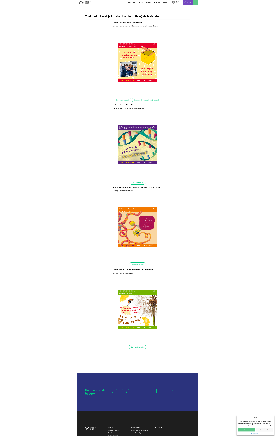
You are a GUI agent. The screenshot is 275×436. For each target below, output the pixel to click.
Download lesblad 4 (137, 347)
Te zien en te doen (145, 2)
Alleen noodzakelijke (264, 429)
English (165, 2)
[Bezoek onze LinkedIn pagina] (161, 428)
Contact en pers (135, 427)
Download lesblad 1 (122, 100)
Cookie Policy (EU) (136, 433)
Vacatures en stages (113, 430)
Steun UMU (111, 433)
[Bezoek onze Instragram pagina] (158, 428)
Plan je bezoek (131, 2)
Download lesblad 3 (137, 264)
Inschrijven (173, 391)
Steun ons (156, 2)
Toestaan (246, 429)
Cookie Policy (254, 433)
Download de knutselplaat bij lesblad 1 (146, 100)
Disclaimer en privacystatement (139, 430)
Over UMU (110, 427)
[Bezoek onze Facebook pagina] (156, 428)
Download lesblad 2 (137, 182)
